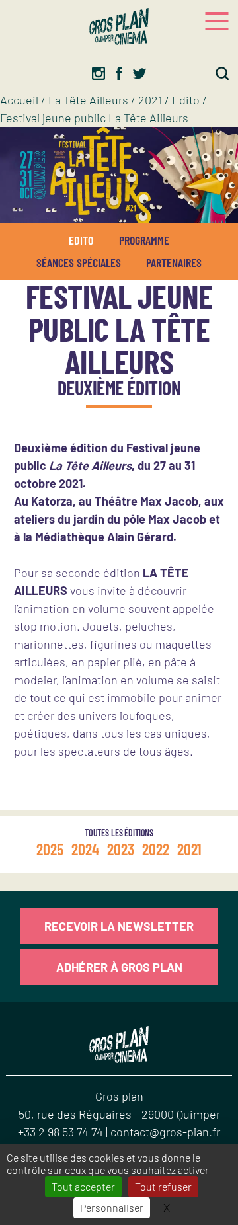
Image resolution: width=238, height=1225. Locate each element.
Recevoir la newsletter (119, 926)
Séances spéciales (78, 262)
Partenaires (174, 262)
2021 (150, 100)
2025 (49, 849)
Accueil (19, 100)
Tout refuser (163, 1186)
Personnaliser (111, 1207)
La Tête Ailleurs (88, 100)
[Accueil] (119, 26)
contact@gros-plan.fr (165, 1132)
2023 (120, 849)
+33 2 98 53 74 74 (62, 1132)
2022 (155, 849)
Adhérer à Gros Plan (119, 967)
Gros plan (119, 1096)
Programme (144, 240)
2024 (85, 849)
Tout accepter (83, 1186)
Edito (186, 100)
